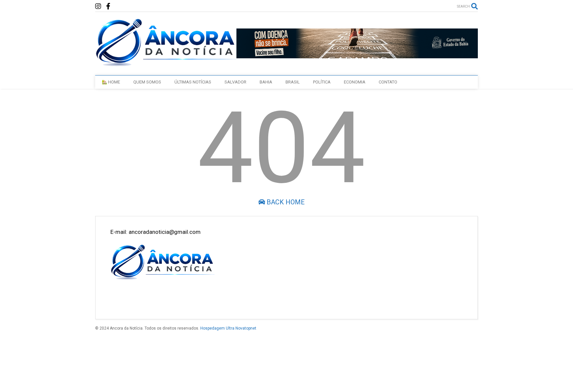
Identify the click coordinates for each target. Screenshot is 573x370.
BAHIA (266, 81)
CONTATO (388, 81)
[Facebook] (108, 6)
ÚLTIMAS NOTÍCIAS (192, 81)
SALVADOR (235, 81)
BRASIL (293, 81)
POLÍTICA (322, 81)
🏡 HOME (111, 81)
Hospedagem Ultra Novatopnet (228, 328)
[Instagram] (98, 6)
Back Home (285, 202)
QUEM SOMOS (147, 81)
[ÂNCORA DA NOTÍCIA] (165, 64)
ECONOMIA (354, 81)
